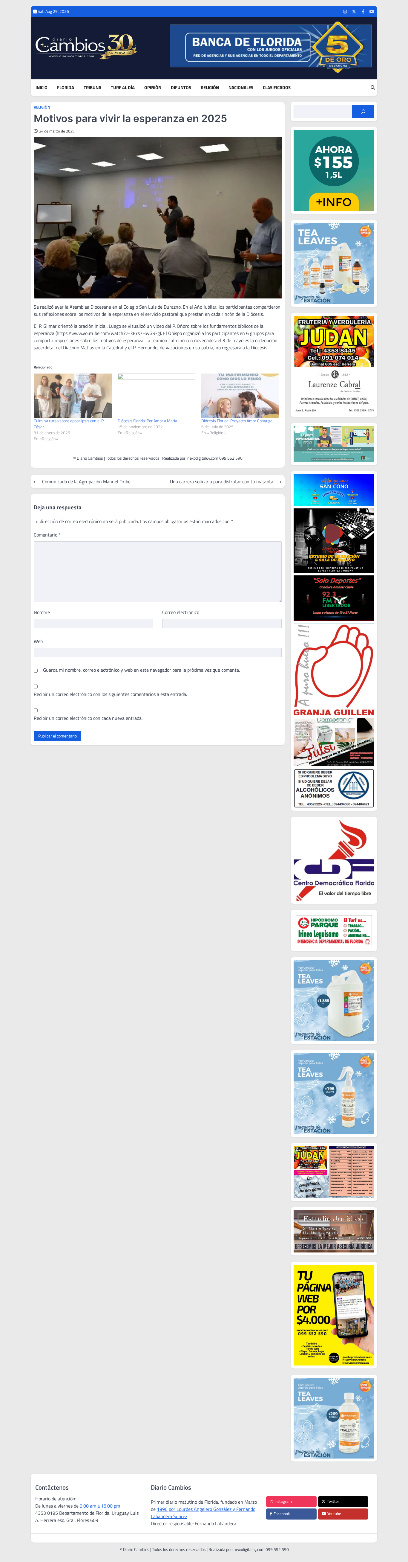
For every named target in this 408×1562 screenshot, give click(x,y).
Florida (65, 87)
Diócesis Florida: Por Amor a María (147, 420)
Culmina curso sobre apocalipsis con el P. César (69, 423)
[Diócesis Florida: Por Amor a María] (157, 396)
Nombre (42, 612)
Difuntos (181, 87)
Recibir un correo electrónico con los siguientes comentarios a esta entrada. (110, 694)
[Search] (372, 87)
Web (38, 641)
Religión (210, 87)
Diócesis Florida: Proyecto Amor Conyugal (237, 420)
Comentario (47, 534)
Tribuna (92, 87)
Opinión (152, 87)
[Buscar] (363, 111)
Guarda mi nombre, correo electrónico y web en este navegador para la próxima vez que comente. (141, 669)
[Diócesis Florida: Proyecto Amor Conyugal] (240, 396)
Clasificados (277, 87)
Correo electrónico (180, 612)
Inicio (41, 87)
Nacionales (240, 87)
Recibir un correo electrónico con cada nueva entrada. (88, 718)
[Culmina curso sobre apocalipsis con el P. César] (73, 396)
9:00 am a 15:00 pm (100, 1505)
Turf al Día (123, 87)
